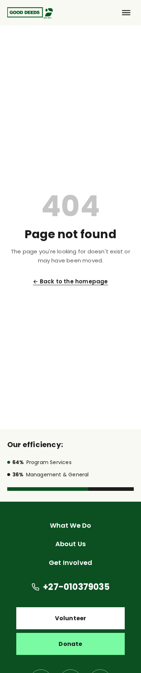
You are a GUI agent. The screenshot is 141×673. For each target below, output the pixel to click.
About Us (70, 543)
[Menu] (126, 12)
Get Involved (70, 562)
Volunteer (70, 618)
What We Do (70, 525)
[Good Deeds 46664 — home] (30, 12)
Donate (70, 644)
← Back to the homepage (70, 281)
